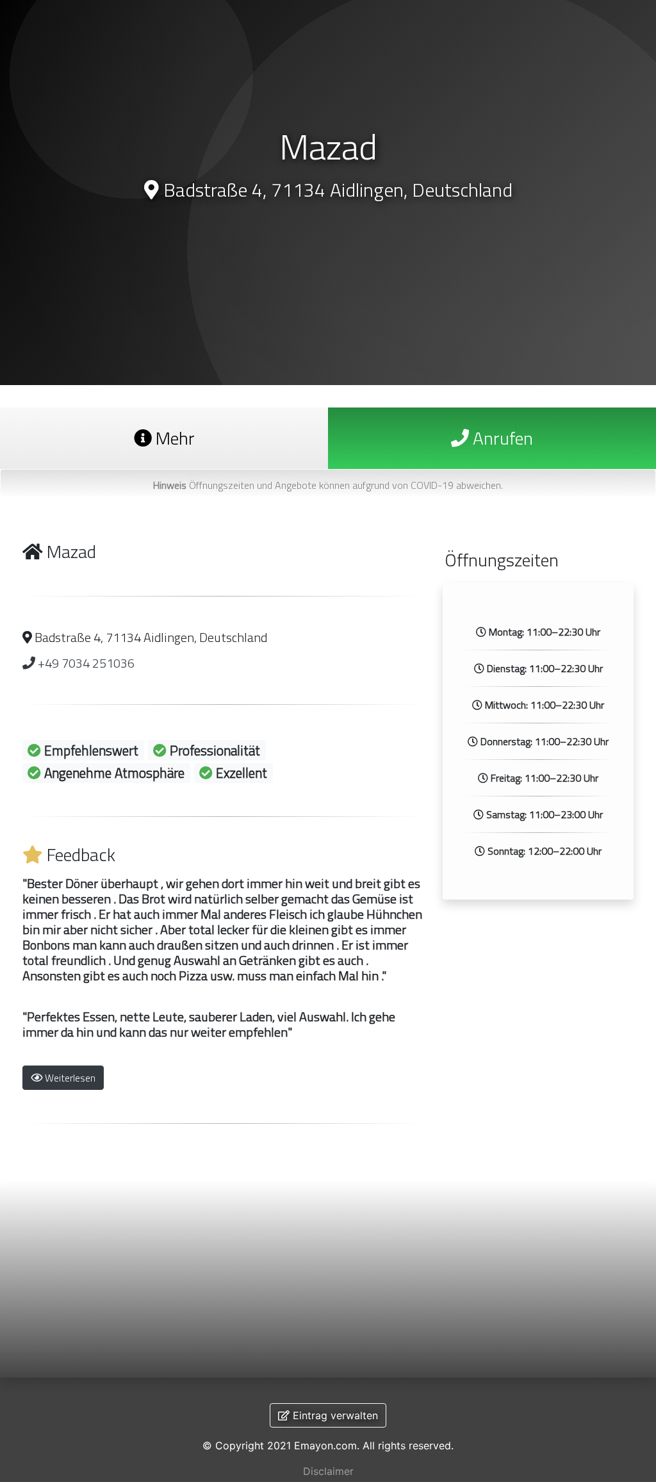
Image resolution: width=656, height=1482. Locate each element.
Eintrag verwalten (334, 1415)
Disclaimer (328, 1471)
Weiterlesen (68, 1077)
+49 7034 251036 (85, 663)
